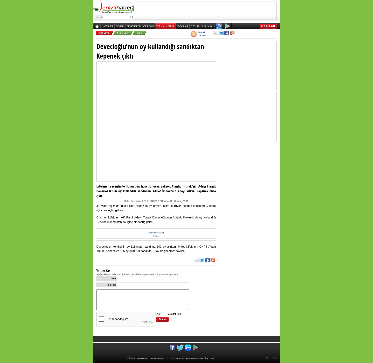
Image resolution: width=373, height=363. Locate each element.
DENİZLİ (120, 26)
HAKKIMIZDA (157, 358)
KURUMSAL (207, 26)
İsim (114, 278)
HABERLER (107, 26)
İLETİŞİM (209, 358)
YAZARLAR (182, 26)
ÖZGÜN (195, 26)
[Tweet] (221, 33)
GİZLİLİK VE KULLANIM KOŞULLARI (184, 358)
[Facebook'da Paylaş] (226, 33)
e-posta (112, 285)
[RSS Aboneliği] (232, 33)
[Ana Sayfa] (96, 26)
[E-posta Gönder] (216, 33)
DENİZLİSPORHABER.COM (140, 26)
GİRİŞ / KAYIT (268, 26)
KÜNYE (131, 358)
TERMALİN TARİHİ (165, 26)
